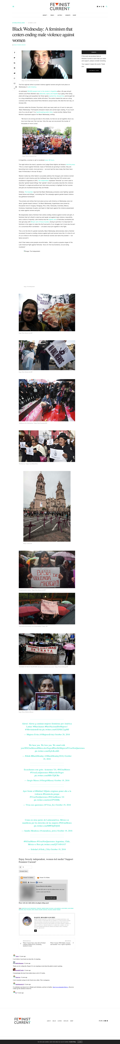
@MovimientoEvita (33, 729)
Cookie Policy (72, 1041)
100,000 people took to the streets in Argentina (42, 91)
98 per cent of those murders (40, 222)
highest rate (52, 219)
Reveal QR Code (51, 898)
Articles (19, 22)
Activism (14, 22)
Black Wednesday (31, 908)
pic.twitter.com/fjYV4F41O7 (53, 844)
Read (52, 15)
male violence (27, 909)
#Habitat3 (39, 791)
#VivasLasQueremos (39, 772)
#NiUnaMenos (31, 748)
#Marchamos (38, 726)
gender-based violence (47, 908)
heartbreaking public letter (44, 112)
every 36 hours (49, 160)
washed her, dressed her (56, 96)
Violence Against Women (54, 909)
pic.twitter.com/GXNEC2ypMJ (55, 729)
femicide (39, 908)
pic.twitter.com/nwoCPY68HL (47, 799)
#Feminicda (48, 794)
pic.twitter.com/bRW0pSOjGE (47, 825)
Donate (67, 15)
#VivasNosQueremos (76, 748)
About (45, 15)
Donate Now (23, 871)
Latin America (31, 87)
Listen (60, 15)
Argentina (24, 908)
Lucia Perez (64, 908)
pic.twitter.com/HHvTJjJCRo (47, 775)
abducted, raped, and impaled (48, 93)
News (23, 22)
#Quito (47, 791)
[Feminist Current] (60, 6)
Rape (33, 909)
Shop (74, 15)
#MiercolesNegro (44, 748)
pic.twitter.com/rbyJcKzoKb (47, 751)
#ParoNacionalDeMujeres (56, 726)
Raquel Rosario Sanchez (20, 44)
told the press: (70, 164)
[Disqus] (43, 973)
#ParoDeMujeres (59, 748)
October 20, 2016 (62, 734)
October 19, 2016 (61, 780)
